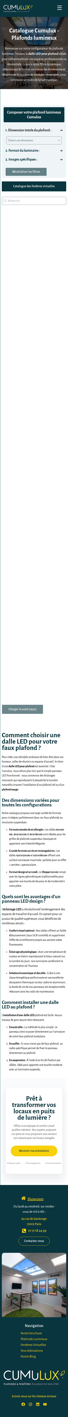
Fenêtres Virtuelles (33, 1345)
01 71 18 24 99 (37, 1231)
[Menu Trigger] (60, 8)
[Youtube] (45, 1404)
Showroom (36, 1199)
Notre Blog (28, 1356)
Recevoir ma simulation (34, 1151)
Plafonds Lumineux (34, 1339)
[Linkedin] (37, 1404)
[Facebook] (23, 1404)
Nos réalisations (32, 1350)
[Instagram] (30, 1404)
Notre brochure (31, 1333)
